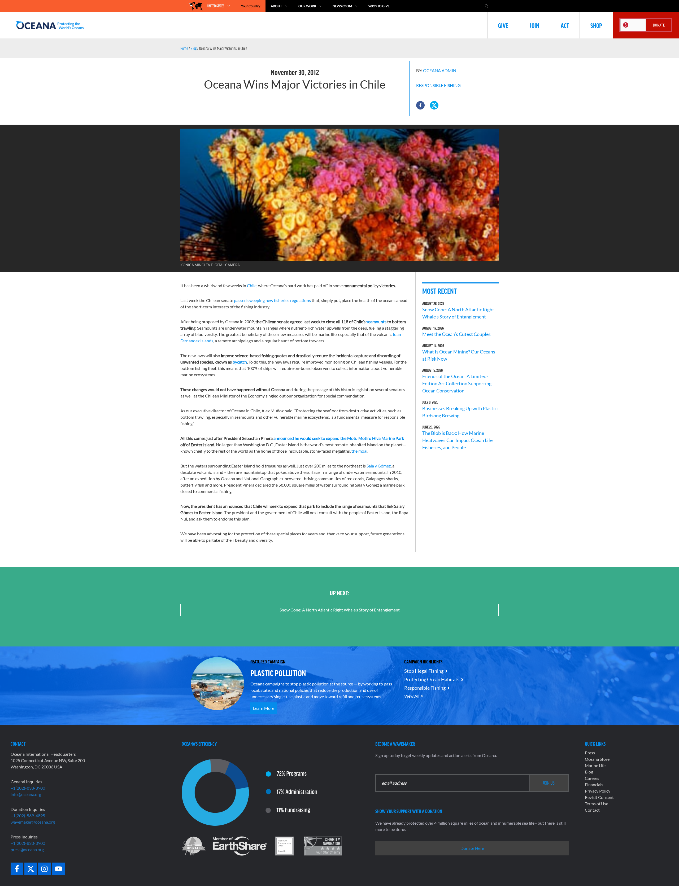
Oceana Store (597, 759)
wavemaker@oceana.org (33, 821)
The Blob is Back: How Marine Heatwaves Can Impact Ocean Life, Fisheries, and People (458, 440)
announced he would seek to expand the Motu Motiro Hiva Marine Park (338, 438)
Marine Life (595, 765)
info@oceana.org (26, 794)
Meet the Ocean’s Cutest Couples (456, 334)
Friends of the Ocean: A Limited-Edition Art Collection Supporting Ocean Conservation (456, 383)
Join (534, 25)
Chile (251, 285)
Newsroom (342, 6)
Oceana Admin (439, 70)
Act (565, 25)
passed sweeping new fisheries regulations (272, 300)
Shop (596, 25)
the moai (359, 450)
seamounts (376, 321)
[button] (420, 105)
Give (503, 25)
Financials (594, 784)
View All (411, 695)
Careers (592, 778)
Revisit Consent (599, 797)
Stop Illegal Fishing (423, 671)
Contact (592, 809)
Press (590, 752)
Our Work (307, 6)
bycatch (240, 361)
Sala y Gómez (379, 465)
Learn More (263, 708)
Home (184, 48)
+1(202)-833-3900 (28, 787)
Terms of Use (596, 803)
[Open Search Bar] (486, 6)
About (276, 6)
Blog (194, 48)
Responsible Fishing (438, 85)
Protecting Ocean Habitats (431, 679)
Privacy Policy (597, 790)
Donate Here (472, 848)
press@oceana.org (27, 849)
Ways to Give (379, 6)
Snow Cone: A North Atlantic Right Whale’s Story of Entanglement (340, 609)
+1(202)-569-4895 (28, 815)
